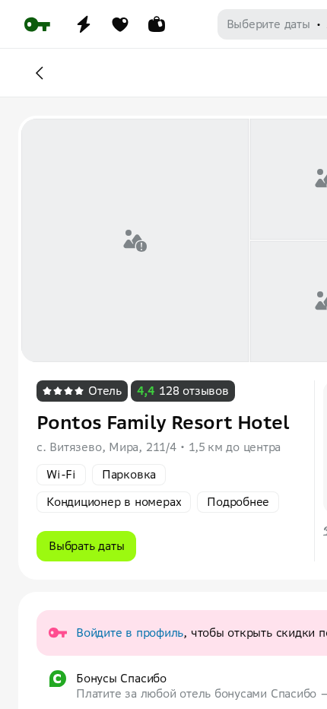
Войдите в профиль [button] (129, 632)
